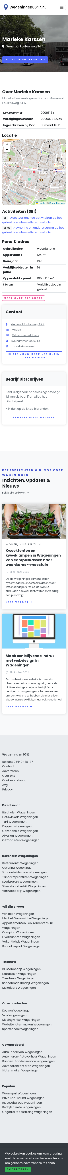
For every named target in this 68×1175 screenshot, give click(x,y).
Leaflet (42, 202)
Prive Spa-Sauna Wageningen (23, 1098)
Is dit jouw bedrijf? (25, 59)
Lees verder (17, 602)
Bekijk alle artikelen (14, 492)
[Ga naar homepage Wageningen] (24, 7)
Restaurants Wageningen (20, 863)
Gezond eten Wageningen (20, 840)
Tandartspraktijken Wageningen (25, 877)
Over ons (8, 776)
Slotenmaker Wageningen (20, 1070)
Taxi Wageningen (14, 822)
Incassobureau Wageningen (22, 1103)
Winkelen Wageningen (18, 914)
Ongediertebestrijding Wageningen (27, 1112)
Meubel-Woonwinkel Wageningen (26, 918)
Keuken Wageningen (16, 1010)
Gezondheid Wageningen (20, 831)
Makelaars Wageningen (19, 988)
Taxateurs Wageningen (18, 978)
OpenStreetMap (57, 202)
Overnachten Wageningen (21, 937)
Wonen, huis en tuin (23, 544)
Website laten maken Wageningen (26, 1024)
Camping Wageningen (18, 932)
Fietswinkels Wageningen (20, 817)
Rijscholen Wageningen (18, 812)
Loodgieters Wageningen (20, 882)
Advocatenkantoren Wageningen (26, 1066)
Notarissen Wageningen (19, 974)
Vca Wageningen (14, 1015)
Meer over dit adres (23, 298)
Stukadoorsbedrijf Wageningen (24, 886)
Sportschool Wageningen (20, 1029)
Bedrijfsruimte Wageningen (21, 1107)
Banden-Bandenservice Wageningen (28, 1061)
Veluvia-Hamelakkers (25, 335)
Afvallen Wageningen (17, 836)
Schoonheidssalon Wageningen (24, 872)
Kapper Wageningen (17, 826)
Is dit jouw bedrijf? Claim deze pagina (34, 355)
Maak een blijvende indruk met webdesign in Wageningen (30, 660)
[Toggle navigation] (62, 7)
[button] (34, 172)
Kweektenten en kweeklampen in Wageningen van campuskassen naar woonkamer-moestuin (33, 557)
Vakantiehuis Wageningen (20, 941)
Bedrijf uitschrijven (34, 417)
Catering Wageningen (17, 868)
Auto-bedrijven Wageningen (22, 1052)
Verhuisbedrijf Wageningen (21, 891)
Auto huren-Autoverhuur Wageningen (29, 1056)
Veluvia (16, 330)
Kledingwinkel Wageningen (21, 1020)
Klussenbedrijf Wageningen (21, 969)
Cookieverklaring (14, 780)
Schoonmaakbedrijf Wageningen (25, 983)
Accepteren (18, 1169)
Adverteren (10, 771)
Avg (5, 785)
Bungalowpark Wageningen (21, 946)
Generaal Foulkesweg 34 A (25, 46)
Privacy (7, 789)
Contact (8, 766)
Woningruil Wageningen (19, 1093)
